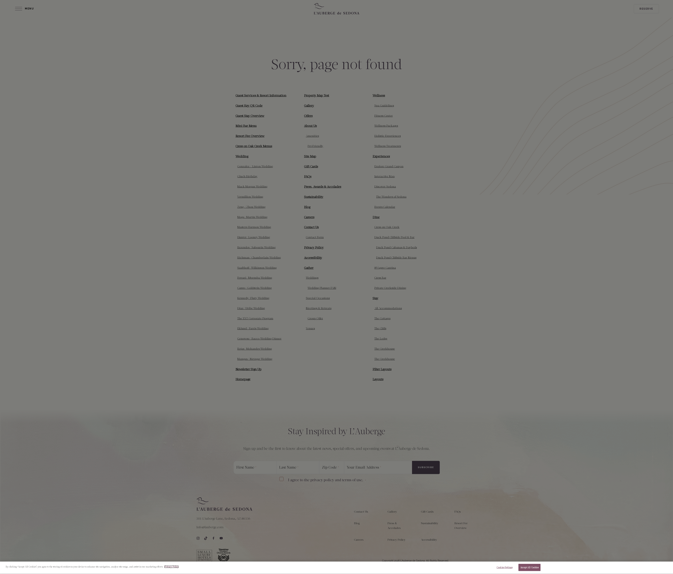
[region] (336, 568)
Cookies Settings (504, 567)
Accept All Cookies (529, 567)
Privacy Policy (171, 566)
